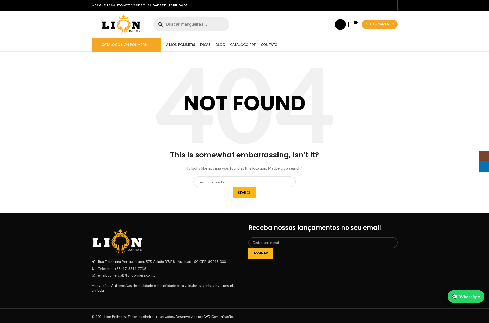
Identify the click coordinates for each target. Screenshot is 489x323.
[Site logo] (121, 24)
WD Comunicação (218, 316)
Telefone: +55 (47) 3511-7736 (122, 268)
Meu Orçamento (380, 24)
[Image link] (117, 241)
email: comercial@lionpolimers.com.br (127, 275)
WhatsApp (469, 296)
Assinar (261, 253)
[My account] (340, 24)
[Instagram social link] (385, 5)
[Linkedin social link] (392, 5)
